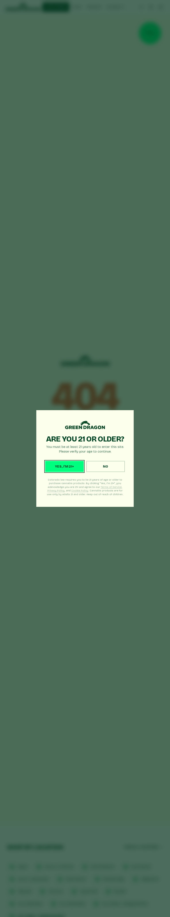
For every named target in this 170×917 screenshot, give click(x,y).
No (105, 466)
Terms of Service (111, 487)
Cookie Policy (79, 490)
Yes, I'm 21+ (64, 466)
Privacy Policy (56, 490)
